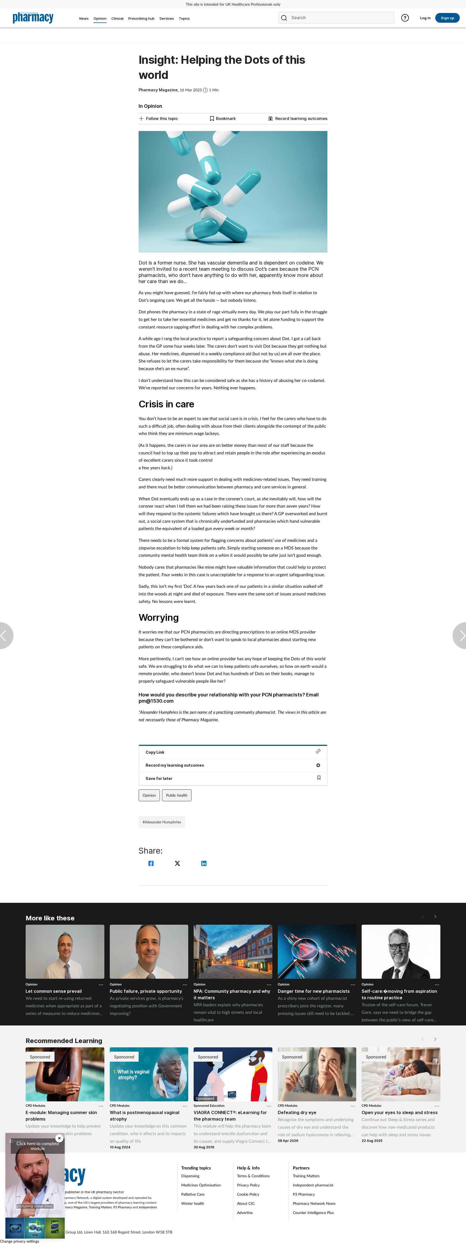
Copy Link (155, 752)
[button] (435, 916)
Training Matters (100, 1207)
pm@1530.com (156, 701)
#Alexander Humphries (162, 822)
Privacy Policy (248, 1185)
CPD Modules (35, 1106)
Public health (176, 795)
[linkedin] (204, 864)
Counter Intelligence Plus (313, 1212)
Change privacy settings (19, 1241)
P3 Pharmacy (122, 1207)
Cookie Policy (248, 1194)
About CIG (246, 1203)
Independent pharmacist (313, 1185)
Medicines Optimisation (201, 1185)
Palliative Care (192, 1194)
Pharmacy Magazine (73, 1207)
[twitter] (178, 864)
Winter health (192, 1203)
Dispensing (190, 1175)
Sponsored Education (209, 1106)
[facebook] (152, 864)
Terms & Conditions (253, 1175)
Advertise (245, 1212)
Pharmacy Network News (314, 1203)
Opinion (149, 795)
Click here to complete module (37, 1146)
